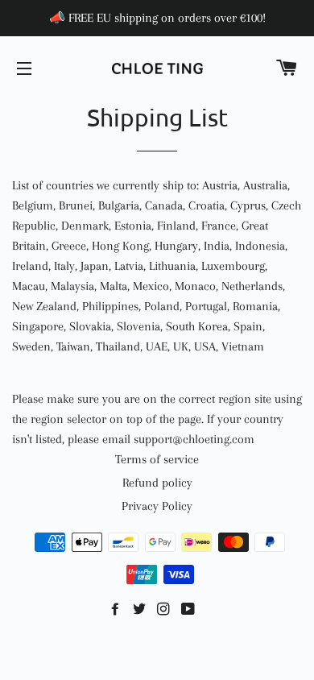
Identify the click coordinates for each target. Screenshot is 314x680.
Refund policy (157, 482)
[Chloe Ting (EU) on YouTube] (189, 610)
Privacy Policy (157, 506)
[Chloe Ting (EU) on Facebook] (117, 610)
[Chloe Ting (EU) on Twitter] (141, 610)
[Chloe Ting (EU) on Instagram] (165, 610)
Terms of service (157, 459)
